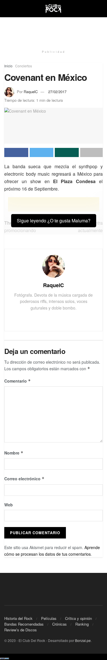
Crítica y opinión (78, 618)
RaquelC (31, 91)
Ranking (82, 624)
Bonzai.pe (83, 640)
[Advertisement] (53, 30)
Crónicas (59, 624)
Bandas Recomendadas (24, 624)
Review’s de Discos (20, 629)
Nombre (13, 453)
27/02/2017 (57, 91)
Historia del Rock (18, 618)
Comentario (17, 381)
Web (8, 505)
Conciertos (23, 65)
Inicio (8, 65)
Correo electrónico (24, 478)
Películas (48, 618)
